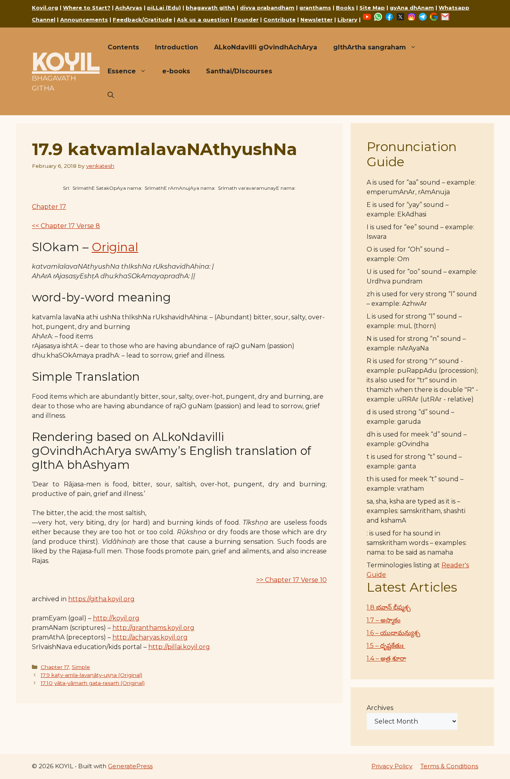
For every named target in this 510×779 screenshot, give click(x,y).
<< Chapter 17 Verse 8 (66, 226)
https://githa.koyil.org (101, 599)
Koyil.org (45, 7)
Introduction (176, 47)
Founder (246, 19)
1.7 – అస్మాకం (383, 620)
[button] (111, 95)
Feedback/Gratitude (142, 19)
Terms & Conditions (449, 766)
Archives (380, 708)
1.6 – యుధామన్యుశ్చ (393, 633)
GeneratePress (130, 766)
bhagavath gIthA (210, 7)
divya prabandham (267, 7)
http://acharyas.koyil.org (150, 637)
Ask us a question (203, 19)
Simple (81, 667)
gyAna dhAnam (412, 7)
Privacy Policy (391, 766)
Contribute (279, 19)
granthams (315, 7)
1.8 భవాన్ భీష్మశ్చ (389, 607)
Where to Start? (86, 7)
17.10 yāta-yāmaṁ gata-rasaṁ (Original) (93, 683)
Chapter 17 (49, 206)
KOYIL (66, 61)
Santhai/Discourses (239, 71)
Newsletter (316, 19)
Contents (123, 47)
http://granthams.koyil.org (153, 627)
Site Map (372, 7)
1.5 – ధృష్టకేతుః (386, 645)
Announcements (84, 19)
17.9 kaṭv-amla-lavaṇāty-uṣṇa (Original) (91, 675)
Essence (122, 71)
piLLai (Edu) (164, 7)
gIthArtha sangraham (369, 47)
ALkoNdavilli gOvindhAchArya (265, 47)
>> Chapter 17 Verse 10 (291, 580)
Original (115, 247)
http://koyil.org (116, 618)
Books (345, 7)
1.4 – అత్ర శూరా (386, 658)
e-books (176, 71)
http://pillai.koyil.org (179, 647)
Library (347, 19)
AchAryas (128, 7)
